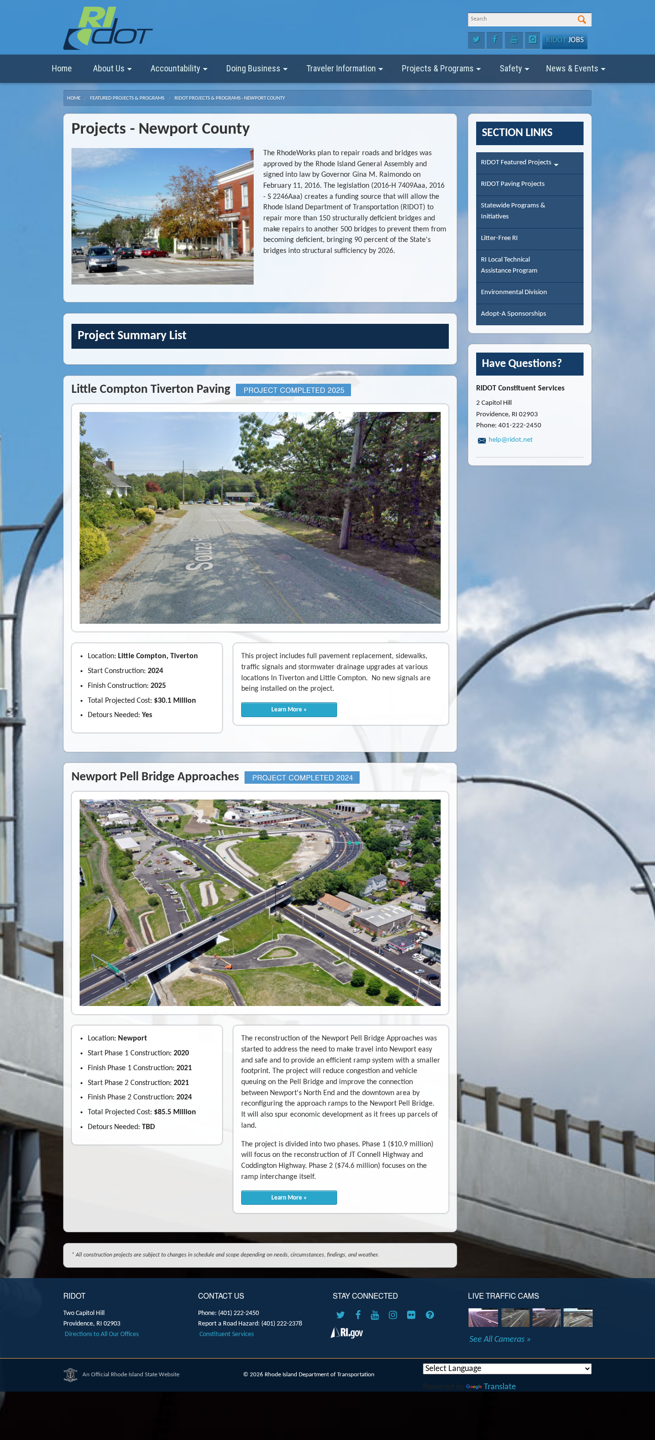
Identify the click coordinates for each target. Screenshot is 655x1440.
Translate (500, 1387)
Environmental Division (514, 292)
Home (62, 68)
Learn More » (289, 710)
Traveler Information (341, 68)
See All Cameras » (500, 1340)
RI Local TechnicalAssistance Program (509, 265)
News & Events (572, 68)
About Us (109, 68)
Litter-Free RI (499, 238)
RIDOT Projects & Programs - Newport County (230, 98)
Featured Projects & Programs (127, 98)
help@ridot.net (511, 440)
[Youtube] (514, 40)
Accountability (175, 68)
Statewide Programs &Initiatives (513, 211)
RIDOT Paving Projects (513, 184)
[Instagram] (532, 40)
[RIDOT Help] (431, 1316)
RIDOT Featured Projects (516, 162)
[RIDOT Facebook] (359, 1316)
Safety (511, 68)
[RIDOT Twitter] (342, 1316)
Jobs (564, 40)
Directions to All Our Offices (102, 1334)
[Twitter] (476, 40)
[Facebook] (495, 40)
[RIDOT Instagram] (395, 1316)
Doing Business (253, 68)
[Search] (582, 20)
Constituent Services (226, 1334)
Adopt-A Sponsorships (513, 314)
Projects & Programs (438, 68)
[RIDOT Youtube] (376, 1316)
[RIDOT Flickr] (413, 1316)
